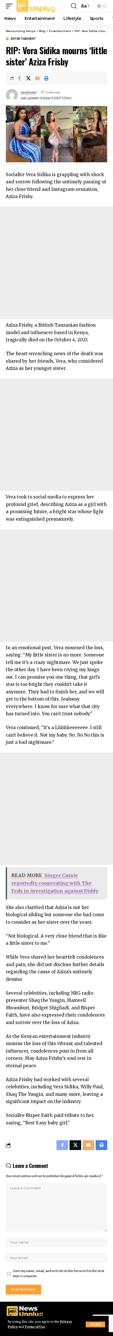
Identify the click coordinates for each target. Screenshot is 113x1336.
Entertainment (23, 38)
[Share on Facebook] (19, 78)
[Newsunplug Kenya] (36, 6)
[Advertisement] (56, 263)
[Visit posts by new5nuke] (12, 95)
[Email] (37, 78)
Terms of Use (35, 1327)
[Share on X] (28, 78)
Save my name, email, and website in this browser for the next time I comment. (58, 1273)
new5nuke (29, 92)
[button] (95, 1324)
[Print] (46, 78)
